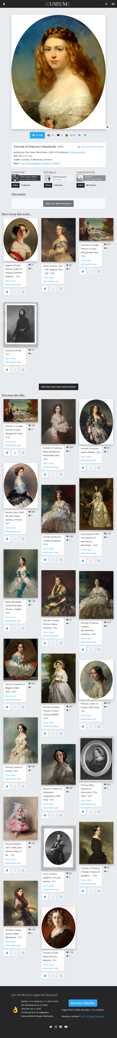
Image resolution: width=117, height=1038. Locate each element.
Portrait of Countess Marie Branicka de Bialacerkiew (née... (52, 452)
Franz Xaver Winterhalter (91, 146)
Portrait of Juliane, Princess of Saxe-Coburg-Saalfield (51, 711)
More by (58, 386)
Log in (83, 1016)
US (19, 284)
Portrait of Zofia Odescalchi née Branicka (50, 956)
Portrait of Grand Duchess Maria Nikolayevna (13, 934)
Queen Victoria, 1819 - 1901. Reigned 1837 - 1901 (53, 270)
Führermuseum (77, 152)
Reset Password (96, 1016)
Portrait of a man (13, 350)
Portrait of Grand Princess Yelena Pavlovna (51, 624)
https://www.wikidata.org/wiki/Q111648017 (40, 163)
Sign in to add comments (58, 203)
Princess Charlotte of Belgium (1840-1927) (15, 688)
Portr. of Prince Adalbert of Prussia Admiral (52, 878)
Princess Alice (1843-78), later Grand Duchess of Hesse (14, 516)
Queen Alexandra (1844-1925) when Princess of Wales (13, 605)
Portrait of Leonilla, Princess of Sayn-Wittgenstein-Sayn (90, 249)
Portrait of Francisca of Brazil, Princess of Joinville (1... (90, 872)
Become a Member (83, 1003)
